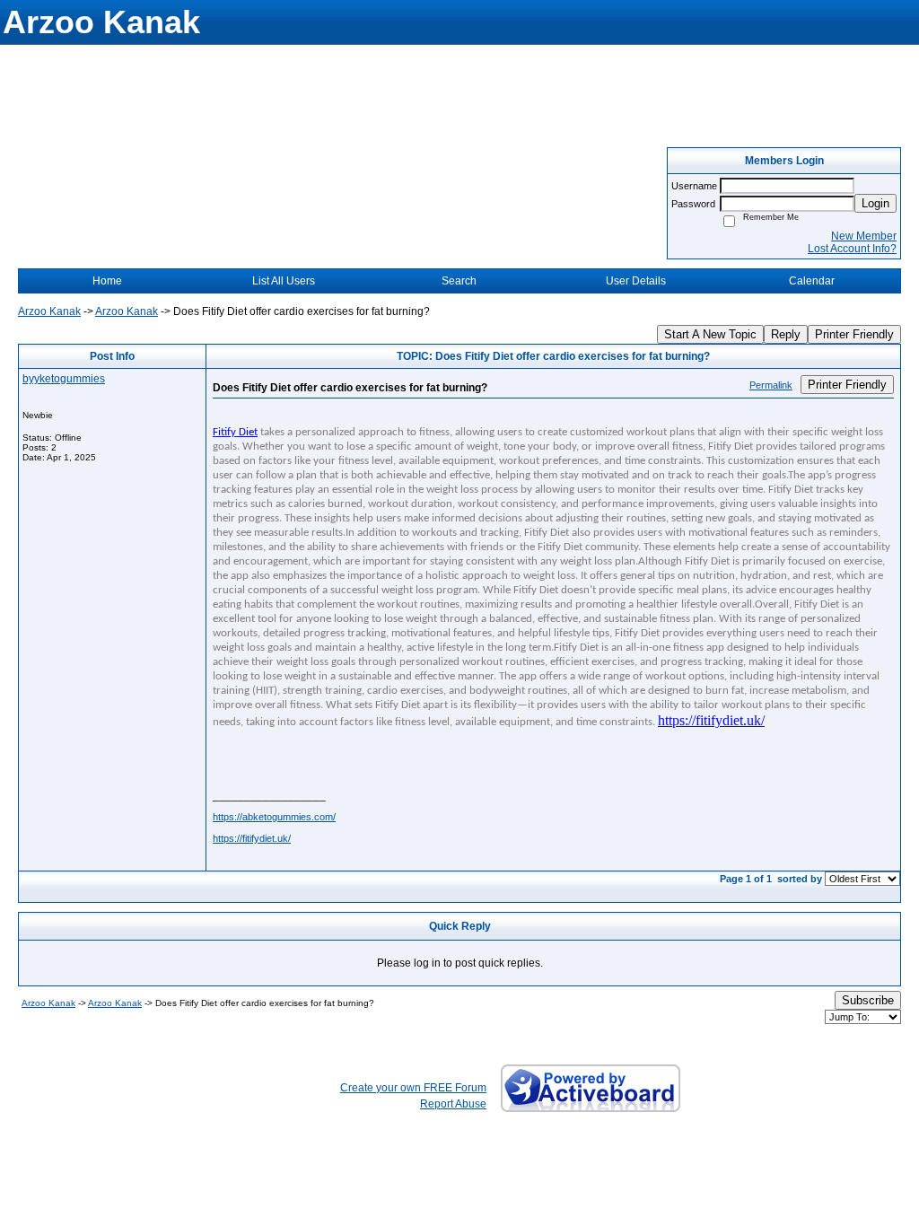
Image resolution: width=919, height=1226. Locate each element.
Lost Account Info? (852, 248)
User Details (636, 281)
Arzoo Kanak (49, 311)
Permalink (770, 385)
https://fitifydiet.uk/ (252, 838)
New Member (864, 236)
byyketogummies (63, 378)
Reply (786, 334)
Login (875, 203)
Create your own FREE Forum (413, 1088)
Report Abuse (453, 1104)
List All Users (283, 281)
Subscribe (868, 1000)
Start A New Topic (710, 334)
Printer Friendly (854, 334)
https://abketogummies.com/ (274, 816)
